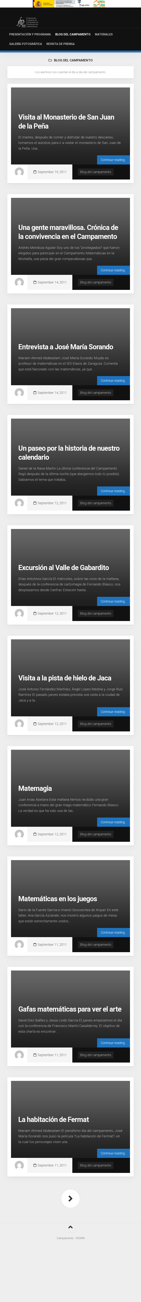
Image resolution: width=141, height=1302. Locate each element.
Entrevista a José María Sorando (65, 347)
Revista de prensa (60, 44)
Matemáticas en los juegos (57, 899)
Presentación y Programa (30, 34)
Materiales (104, 34)
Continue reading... (113, 160)
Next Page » (70, 1198)
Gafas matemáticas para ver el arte (69, 1009)
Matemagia (35, 788)
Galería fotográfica (25, 44)
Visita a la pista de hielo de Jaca (64, 678)
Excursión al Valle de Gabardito (63, 568)
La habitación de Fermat (53, 1120)
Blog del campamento (73, 34)
